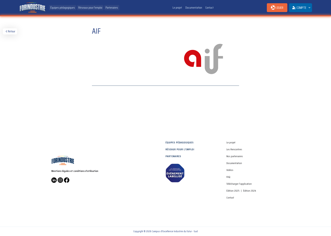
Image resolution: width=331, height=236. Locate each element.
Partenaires (112, 7)
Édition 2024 (249, 190)
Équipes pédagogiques (62, 7)
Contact (209, 7)
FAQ (228, 176)
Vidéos (229, 169)
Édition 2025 (232, 190)
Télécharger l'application (239, 183)
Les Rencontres (234, 149)
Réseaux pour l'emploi (90, 7)
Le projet (177, 7)
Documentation (193, 7)
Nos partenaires (234, 156)
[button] (300, 7)
